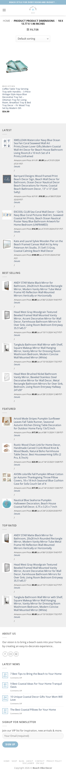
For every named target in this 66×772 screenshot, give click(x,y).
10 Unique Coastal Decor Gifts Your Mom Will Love (36, 698)
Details (17, 166)
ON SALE (40, 763)
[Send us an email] (10, 654)
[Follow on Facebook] (5, 654)
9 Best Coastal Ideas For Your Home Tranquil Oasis (36, 685)
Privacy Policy (54, 761)
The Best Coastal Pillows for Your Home (33, 709)
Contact (39, 761)
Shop (14, 761)
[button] (4, 10)
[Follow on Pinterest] (16, 654)
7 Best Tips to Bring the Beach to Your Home (36, 673)
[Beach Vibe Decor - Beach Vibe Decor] (33, 10)
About (29, 761)
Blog (21, 761)
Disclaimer (28, 763)
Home (6, 20)
